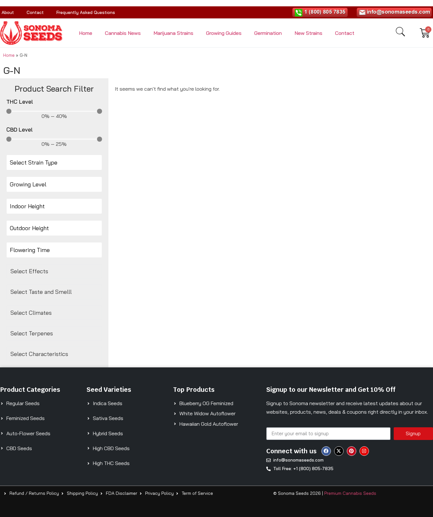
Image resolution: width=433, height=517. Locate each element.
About (8, 12)
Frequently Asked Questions (85, 12)
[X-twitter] (339, 451)
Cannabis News (123, 33)
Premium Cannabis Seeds (350, 493)
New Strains (308, 33)
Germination (268, 33)
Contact (35, 12)
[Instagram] (364, 451)
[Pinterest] (351, 451)
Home (85, 33)
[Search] (400, 31)
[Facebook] (326, 451)
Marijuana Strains (173, 33)
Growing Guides (224, 33)
